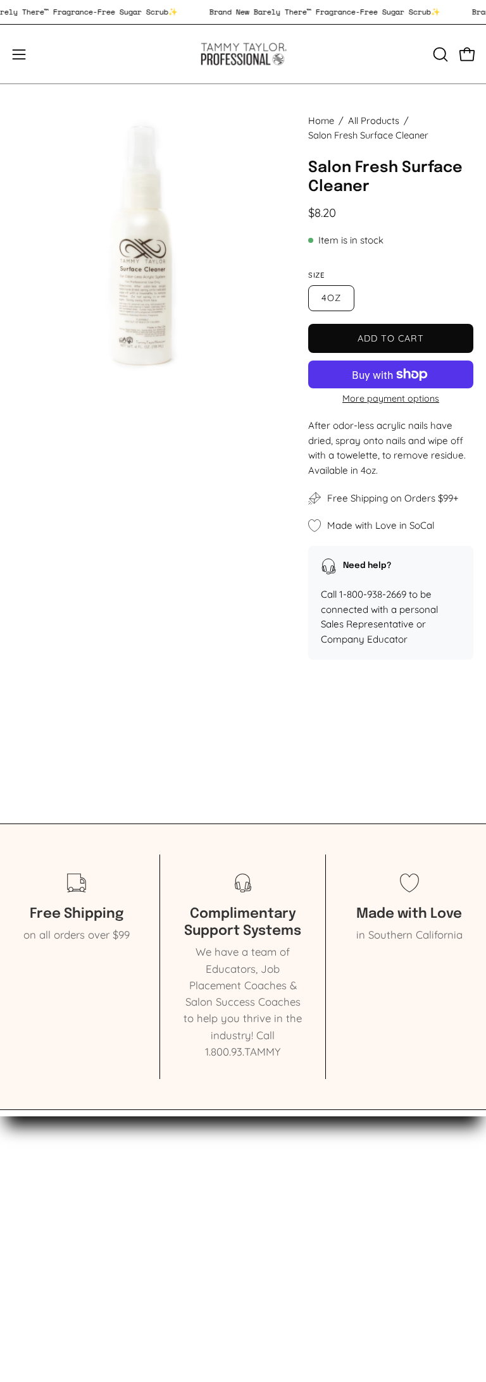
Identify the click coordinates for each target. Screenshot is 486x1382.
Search (272, 1182)
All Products (373, 120)
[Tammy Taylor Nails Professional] (243, 54)
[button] (439, 54)
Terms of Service (296, 1226)
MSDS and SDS (292, 1204)
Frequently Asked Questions (325, 1269)
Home (321, 120)
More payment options (390, 398)
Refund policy (290, 1247)
